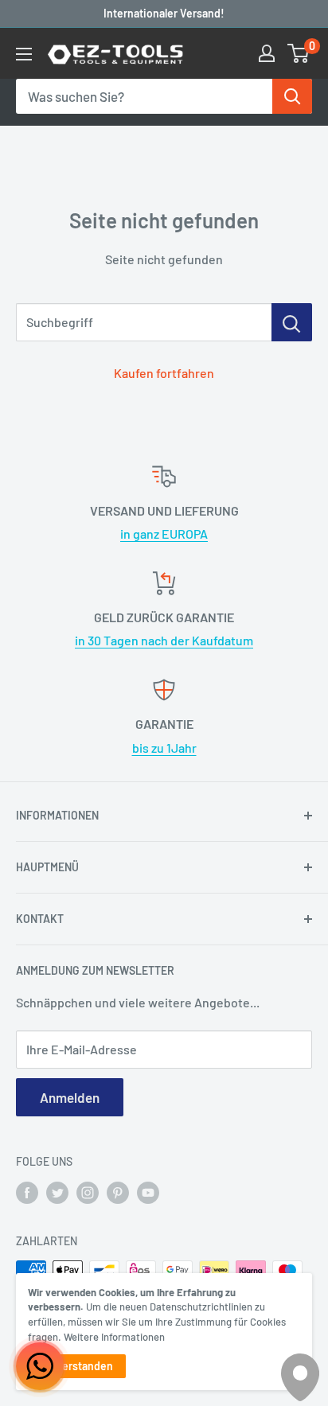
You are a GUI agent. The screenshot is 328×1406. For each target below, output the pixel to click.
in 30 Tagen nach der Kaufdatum (164, 640)
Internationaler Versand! (164, 13)
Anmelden (70, 1097)
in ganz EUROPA (164, 533)
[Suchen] (292, 96)
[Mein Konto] (267, 53)
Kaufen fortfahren (164, 372)
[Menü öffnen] (24, 54)
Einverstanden (77, 1366)
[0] (299, 53)
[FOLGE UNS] (27, 1192)
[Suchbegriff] (291, 322)
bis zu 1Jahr (164, 747)
